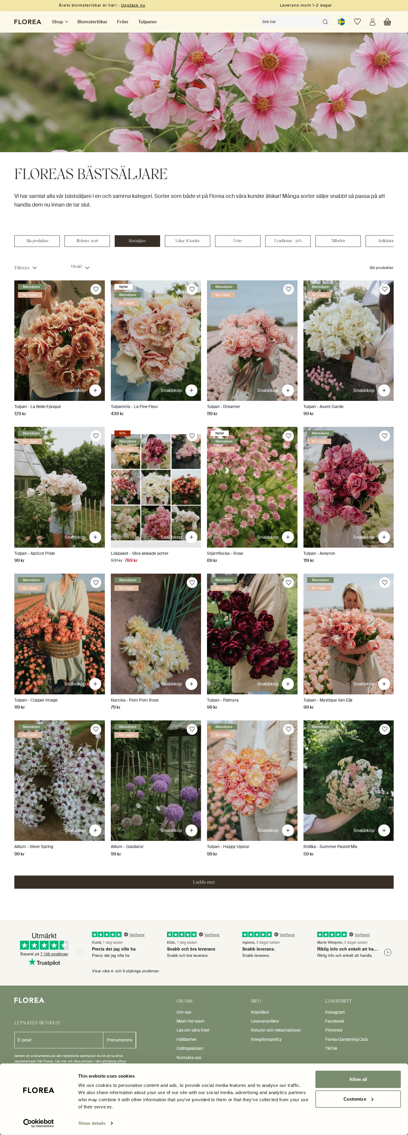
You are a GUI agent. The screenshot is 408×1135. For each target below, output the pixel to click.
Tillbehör (338, 241)
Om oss (184, 1012)
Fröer (123, 22)
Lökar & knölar (188, 241)
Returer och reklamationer (276, 1030)
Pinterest (334, 1030)
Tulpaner (147, 22)
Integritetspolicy (266, 1039)
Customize (354, 1098)
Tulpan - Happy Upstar (228, 846)
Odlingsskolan (190, 1048)
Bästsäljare (137, 241)
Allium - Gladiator (127, 846)
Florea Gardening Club (346, 1039)
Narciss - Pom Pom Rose (135, 700)
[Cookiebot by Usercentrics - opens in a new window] (39, 1123)
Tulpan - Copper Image (36, 700)
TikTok (331, 1048)
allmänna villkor (114, 1061)
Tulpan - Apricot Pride (34, 553)
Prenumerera (119, 1040)
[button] (387, 22)
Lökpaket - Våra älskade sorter (139, 553)
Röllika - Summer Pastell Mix (330, 846)
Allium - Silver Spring (33, 846)
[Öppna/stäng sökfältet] (325, 22)
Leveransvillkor (265, 1021)
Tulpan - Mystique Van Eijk (327, 700)
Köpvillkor (260, 1012)
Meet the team (191, 1021)
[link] (341, 22)
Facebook (334, 1021)
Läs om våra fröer (193, 1030)
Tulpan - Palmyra (223, 700)
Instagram (335, 1012)
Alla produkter (37, 241)
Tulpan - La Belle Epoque (37, 406)
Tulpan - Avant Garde (323, 406)
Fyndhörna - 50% (288, 241)
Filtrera (22, 268)
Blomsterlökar (92, 22)
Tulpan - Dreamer (223, 406)
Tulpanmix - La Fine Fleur (134, 406)
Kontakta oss (189, 1057)
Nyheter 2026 (87, 241)
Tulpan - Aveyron (319, 553)
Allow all (358, 1079)
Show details (91, 1123)
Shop (57, 22)
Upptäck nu (133, 5)
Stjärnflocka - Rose (225, 553)
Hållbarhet (187, 1039)
